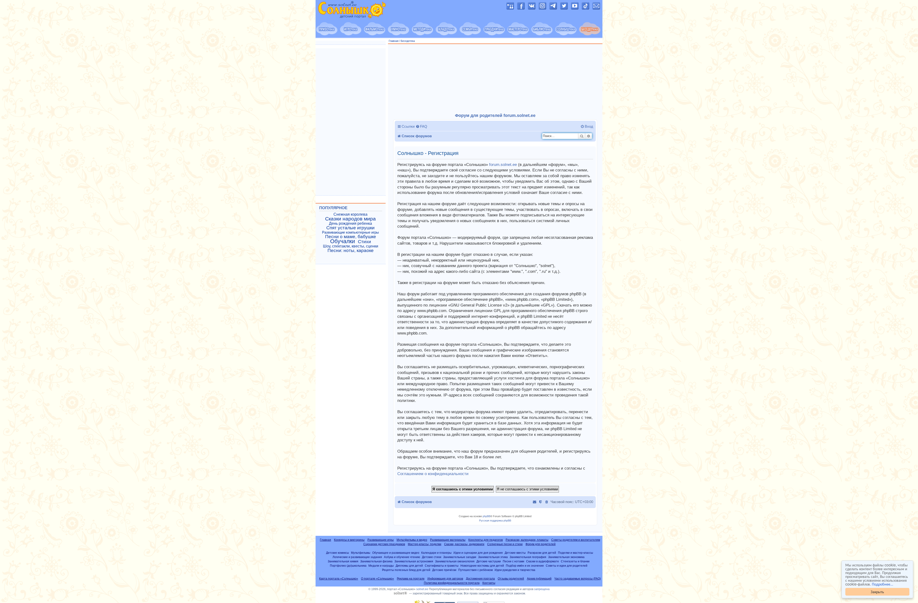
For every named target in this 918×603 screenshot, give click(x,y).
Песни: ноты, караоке (351, 250)
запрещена (542, 589)
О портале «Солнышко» (377, 578)
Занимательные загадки (459, 557)
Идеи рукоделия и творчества (515, 569)
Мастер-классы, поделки (424, 544)
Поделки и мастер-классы (575, 552)
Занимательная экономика (566, 557)
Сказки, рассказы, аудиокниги (464, 544)
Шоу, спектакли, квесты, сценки (350, 246)
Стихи (364, 242)
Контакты (488, 583)
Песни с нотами (513, 561)
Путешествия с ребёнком (475, 569)
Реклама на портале (411, 578)
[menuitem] (421, 126)
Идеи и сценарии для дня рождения (478, 552)
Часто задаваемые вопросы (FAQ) (577, 578)
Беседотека (408, 40)
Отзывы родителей (511, 578)
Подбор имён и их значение (525, 565)
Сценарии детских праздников (384, 544)
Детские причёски (444, 569)
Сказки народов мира (350, 219)
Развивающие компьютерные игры (350, 232)
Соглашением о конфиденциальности (433, 473)
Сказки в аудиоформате (542, 561)
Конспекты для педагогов (485, 540)
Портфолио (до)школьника (348, 565)
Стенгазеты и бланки (575, 561)
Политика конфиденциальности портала (452, 583)
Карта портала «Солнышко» (338, 578)
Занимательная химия (343, 561)
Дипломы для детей (409, 565)
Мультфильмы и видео (412, 540)
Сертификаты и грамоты (442, 565)
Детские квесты (515, 552)
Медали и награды (381, 565)
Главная (394, 40)
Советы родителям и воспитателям (575, 540)
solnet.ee (422, 589)
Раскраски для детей (542, 552)
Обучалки (342, 241)
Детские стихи (431, 557)
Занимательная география (528, 557)
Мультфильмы (360, 552)
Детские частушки (488, 561)
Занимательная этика (493, 557)
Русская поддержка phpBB (495, 520)
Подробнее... (882, 584)
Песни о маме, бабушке (350, 237)
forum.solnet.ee (503, 164)
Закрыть (877, 591)
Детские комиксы (337, 552)
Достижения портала (480, 578)
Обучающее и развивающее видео (395, 552)
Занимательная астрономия (413, 561)
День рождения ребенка (350, 223)
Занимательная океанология (455, 561)
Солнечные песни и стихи (505, 544)
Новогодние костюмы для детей (482, 565)
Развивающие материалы (447, 540)
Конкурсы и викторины (349, 540)
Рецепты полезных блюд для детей (406, 569)
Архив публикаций (539, 578)
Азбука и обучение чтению (402, 557)
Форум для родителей (540, 544)
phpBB (486, 516)
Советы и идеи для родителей (566, 565)
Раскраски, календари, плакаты (527, 540)
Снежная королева (350, 214)
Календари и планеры (436, 552)
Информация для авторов (445, 578)
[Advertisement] (495, 78)
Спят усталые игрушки (350, 228)
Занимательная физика (376, 561)
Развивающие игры (380, 540)
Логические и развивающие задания (357, 557)
